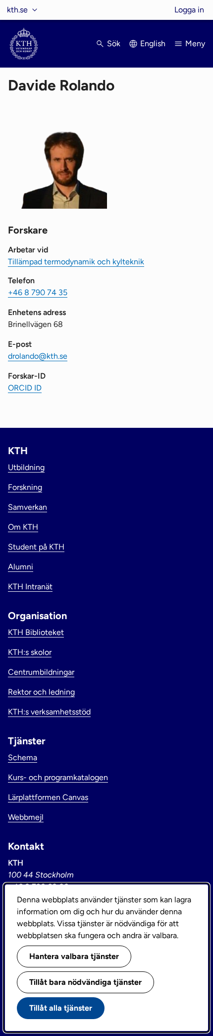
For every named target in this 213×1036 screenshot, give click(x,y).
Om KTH (23, 527)
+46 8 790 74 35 (37, 292)
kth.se (17, 9)
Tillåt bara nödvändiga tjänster (85, 982)
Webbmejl (26, 817)
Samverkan (27, 507)
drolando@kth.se (37, 356)
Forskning (25, 487)
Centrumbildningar (41, 672)
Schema (22, 757)
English (152, 43)
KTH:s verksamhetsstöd (49, 712)
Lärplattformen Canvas (48, 797)
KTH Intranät (30, 586)
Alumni (20, 566)
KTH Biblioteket (36, 632)
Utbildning (26, 467)
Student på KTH (36, 547)
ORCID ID (25, 388)
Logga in (189, 9)
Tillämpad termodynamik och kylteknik (76, 261)
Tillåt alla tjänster (60, 1008)
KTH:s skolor (30, 652)
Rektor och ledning (41, 692)
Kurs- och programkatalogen (58, 777)
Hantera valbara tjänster (74, 956)
